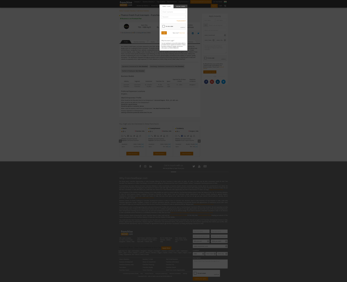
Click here (182, 33)
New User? (179, 33)
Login (164, 33)
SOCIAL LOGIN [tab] (180, 6)
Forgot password (181, 21)
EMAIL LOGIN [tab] (166, 6)
